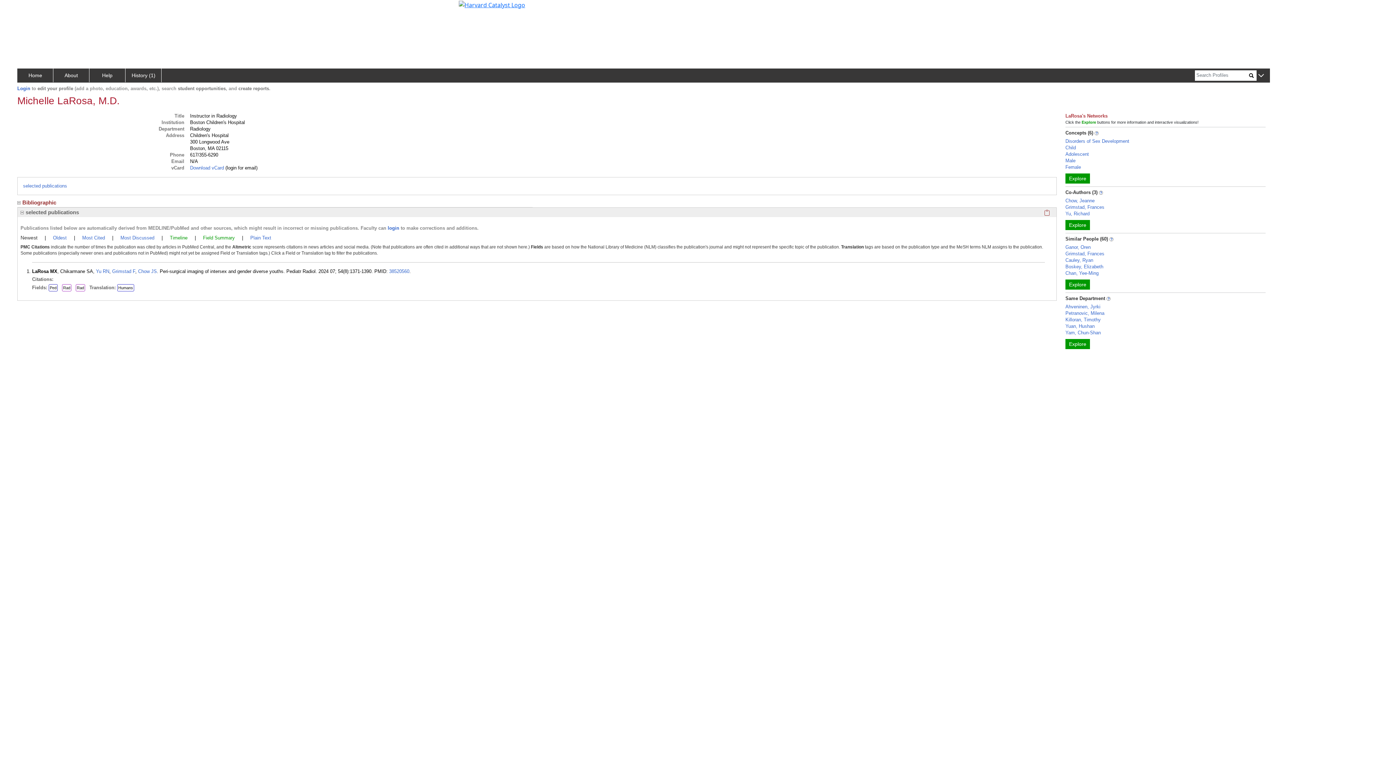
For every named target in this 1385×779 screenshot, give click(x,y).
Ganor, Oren (1078, 247)
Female (1073, 167)
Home (35, 75)
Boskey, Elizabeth (1084, 266)
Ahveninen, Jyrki (1082, 306)
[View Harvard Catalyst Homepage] (492, 4)
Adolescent (1077, 154)
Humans (125, 288)
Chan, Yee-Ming (1082, 273)
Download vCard (207, 168)
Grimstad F (123, 271)
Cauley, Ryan (1079, 260)
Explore (1077, 178)
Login (23, 88)
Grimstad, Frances (1084, 207)
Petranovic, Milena (1084, 313)
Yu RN (102, 271)
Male (1070, 160)
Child (1070, 147)
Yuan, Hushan (1080, 326)
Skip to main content (30, 8)
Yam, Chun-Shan (1083, 332)
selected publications (45, 186)
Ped (53, 288)
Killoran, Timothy (1083, 319)
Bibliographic (39, 202)
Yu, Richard (1077, 213)
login (393, 228)
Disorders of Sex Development (1097, 141)
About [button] (71, 75)
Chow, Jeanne (1080, 200)
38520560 (399, 271)
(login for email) (241, 168)
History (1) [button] (143, 75)
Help (107, 75)
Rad (66, 288)
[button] (1261, 76)
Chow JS (147, 271)
